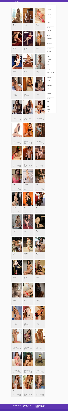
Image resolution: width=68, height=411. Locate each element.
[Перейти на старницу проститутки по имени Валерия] (40, 84)
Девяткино (48, 27)
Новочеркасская (49, 59)
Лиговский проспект (49, 46)
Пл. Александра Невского (50, 72)
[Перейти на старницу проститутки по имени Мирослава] (28, 61)
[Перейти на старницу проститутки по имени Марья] (17, 84)
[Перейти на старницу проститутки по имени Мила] (40, 61)
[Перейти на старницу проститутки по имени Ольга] (28, 313)
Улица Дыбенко (49, 103)
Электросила (48, 111)
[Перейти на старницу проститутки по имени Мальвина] (40, 290)
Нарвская (48, 56)
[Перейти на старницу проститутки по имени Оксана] (28, 221)
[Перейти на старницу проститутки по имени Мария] (40, 382)
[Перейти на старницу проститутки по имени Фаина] (40, 267)
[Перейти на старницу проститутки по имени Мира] (28, 199)
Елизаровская (49, 30)
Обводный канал (49, 61)
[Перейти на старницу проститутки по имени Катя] (17, 313)
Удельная (48, 101)
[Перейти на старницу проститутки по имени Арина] (40, 336)
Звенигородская (49, 33)
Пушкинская (48, 88)
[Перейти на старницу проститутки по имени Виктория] (28, 84)
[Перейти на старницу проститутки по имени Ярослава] (28, 107)
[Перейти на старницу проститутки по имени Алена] (17, 176)
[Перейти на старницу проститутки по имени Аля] (17, 61)
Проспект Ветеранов (49, 85)
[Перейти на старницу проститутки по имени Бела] (40, 176)
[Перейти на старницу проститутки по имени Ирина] (40, 359)
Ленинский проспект (49, 43)
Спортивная (48, 96)
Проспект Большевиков (50, 83)
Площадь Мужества (49, 77)
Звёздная (48, 32)
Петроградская (49, 69)
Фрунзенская (48, 104)
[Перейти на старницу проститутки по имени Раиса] (40, 199)
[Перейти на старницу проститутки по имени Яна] (17, 336)
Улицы (30, 405)
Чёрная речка (48, 106)
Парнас (48, 67)
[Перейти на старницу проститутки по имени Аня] (28, 290)
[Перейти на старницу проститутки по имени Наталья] (17, 38)
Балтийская (48, 12)
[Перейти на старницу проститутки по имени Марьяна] (17, 199)
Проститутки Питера (25, 406)
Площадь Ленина (49, 75)
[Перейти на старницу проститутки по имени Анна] (17, 130)
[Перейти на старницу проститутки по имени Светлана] (28, 244)
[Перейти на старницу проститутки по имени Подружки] (17, 221)
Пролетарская (49, 82)
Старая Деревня (49, 98)
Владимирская (49, 17)
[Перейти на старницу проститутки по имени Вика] (28, 336)
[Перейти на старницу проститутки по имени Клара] (28, 153)
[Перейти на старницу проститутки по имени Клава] (28, 359)
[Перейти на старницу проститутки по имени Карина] (17, 359)
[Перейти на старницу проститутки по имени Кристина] (40, 15)
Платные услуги (25, 405)
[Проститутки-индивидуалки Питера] (16, 1)
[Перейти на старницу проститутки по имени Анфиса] (17, 107)
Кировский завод (49, 35)
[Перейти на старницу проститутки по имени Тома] (40, 153)
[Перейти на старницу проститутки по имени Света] (28, 267)
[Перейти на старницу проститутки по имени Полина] (28, 130)
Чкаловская (48, 109)
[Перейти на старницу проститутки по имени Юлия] (40, 221)
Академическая (49, 11)
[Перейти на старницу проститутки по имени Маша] (17, 15)
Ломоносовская (49, 48)
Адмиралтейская (49, 9)
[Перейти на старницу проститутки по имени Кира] (17, 244)
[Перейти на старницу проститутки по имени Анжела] (17, 267)
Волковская (48, 19)
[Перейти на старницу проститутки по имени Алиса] (28, 15)
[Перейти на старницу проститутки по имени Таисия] (17, 153)
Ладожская (48, 41)
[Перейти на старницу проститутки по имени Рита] (40, 38)
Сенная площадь (49, 93)
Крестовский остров (49, 38)
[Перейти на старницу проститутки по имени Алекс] (40, 130)
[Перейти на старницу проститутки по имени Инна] (28, 382)
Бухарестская (49, 14)
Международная (49, 51)
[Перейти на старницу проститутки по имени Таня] (40, 313)
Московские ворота (49, 54)
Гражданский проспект (50, 25)
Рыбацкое (48, 90)
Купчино (48, 40)
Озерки (48, 64)
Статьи (28, 405)
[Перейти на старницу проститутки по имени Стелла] (40, 107)
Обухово (48, 62)
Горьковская (48, 22)
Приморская (48, 80)
